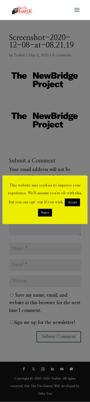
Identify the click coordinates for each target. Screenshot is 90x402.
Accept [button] (72, 202)
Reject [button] (45, 212)
